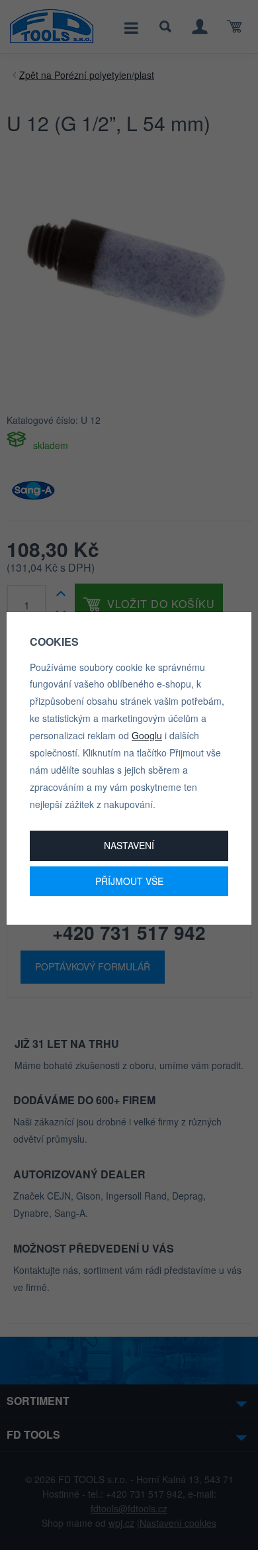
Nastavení (129, 845)
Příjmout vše (129, 881)
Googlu (147, 735)
